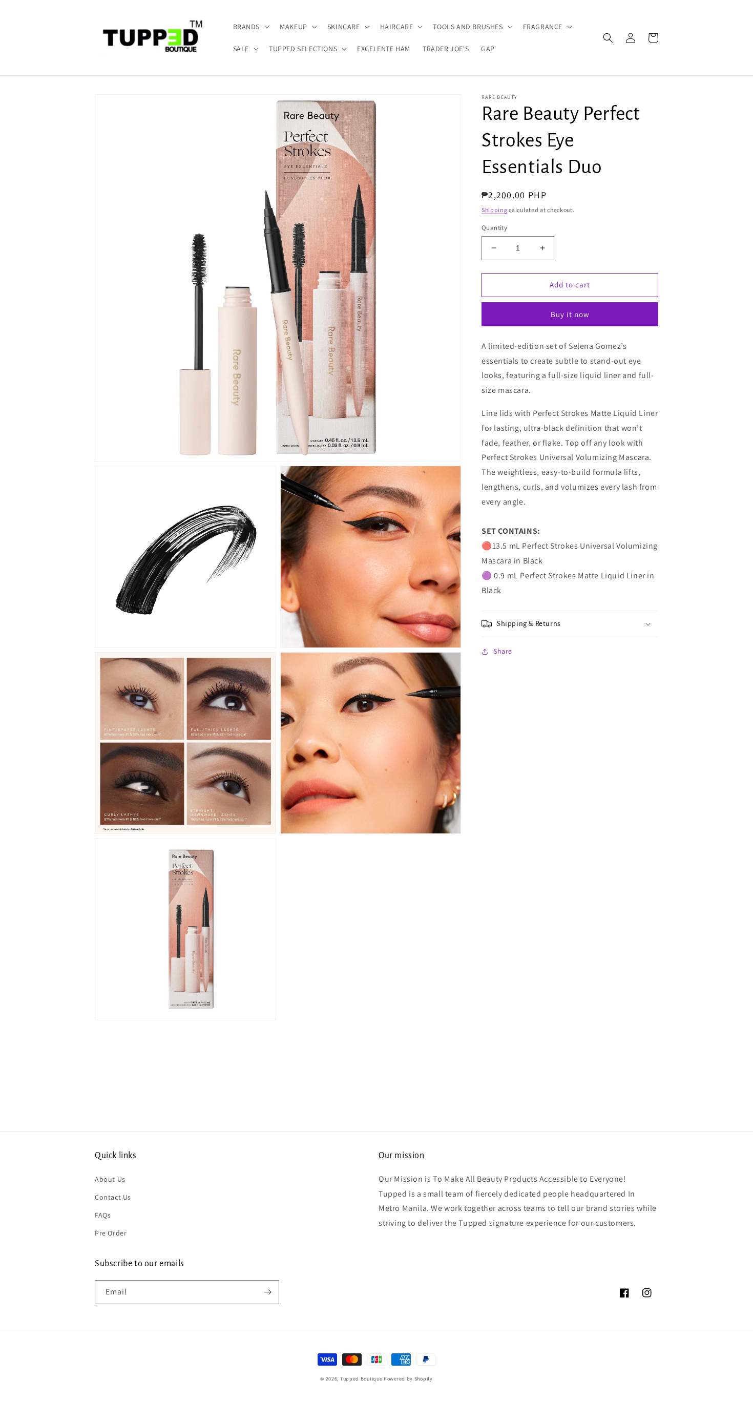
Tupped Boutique (361, 1378)
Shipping (495, 210)
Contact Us (113, 1197)
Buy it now (570, 314)
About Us (110, 1179)
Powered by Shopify (408, 1378)
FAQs (103, 1215)
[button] (250, 26)
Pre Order (111, 1233)
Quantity (494, 227)
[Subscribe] (267, 1292)
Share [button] (502, 651)
